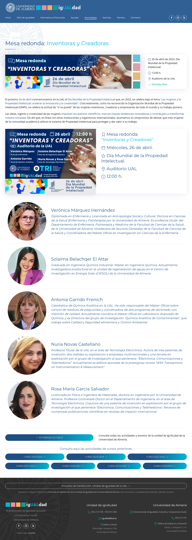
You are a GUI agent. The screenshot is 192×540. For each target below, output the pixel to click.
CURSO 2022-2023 (155, 456)
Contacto (135, 17)
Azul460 (31, 533)
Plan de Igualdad (25, 17)
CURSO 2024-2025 (33, 456)
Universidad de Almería (170, 505)
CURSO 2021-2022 (25, 465)
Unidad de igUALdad (102, 505)
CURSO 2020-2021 (71, 465)
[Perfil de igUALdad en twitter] (184, 17)
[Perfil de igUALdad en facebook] (171, 17)
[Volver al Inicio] (43, 7)
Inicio (8, 17)
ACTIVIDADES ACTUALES (51, 437)
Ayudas (74, 17)
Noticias (107, 17)
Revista (121, 17)
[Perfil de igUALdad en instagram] (178, 17)
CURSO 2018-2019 (163, 465)
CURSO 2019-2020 (117, 465)
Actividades (91, 17)
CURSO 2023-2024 (94, 456)
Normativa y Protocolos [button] (52, 17)
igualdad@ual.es (109, 518)
